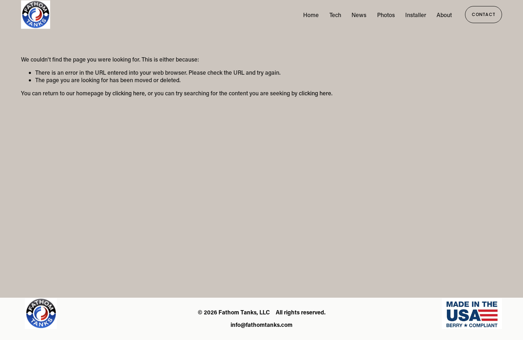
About (444, 14)
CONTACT (483, 14)
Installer (415, 14)
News (359, 14)
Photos (386, 14)
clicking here (128, 93)
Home (311, 14)
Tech (335, 14)
